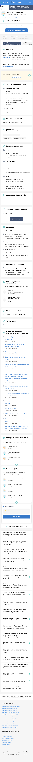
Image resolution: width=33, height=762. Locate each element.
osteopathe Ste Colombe (6, 742)
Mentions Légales (6, 751)
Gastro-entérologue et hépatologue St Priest (10, 725)
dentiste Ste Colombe (6, 734)
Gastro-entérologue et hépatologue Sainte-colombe (19, 14)
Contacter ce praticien (11, 18)
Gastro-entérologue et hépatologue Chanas (10, 718)
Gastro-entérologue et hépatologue (18, 36)
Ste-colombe (14, 38)
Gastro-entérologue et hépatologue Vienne (9, 708)
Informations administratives (17, 526)
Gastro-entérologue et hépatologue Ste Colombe (11, 706)
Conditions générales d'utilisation (16, 751)
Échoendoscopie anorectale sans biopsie (17, 413)
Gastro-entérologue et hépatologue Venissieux (10, 714)
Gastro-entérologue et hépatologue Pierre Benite (11, 723)
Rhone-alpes (6, 38)
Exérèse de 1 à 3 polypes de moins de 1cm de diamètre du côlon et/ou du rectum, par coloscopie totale (17, 367)
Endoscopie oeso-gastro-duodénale (15, 352)
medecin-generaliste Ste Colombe (8, 738)
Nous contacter (22, 752)
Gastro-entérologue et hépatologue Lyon (9, 727)
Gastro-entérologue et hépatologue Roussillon (10, 712)
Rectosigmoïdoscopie (11, 408)
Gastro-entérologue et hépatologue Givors (9, 710)
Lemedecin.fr (5, 36)
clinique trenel (7, 57)
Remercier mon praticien (16, 520)
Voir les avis (16, 77)
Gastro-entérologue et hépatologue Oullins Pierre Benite (12, 721)
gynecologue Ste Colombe (7, 736)
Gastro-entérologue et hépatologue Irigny (9, 716)
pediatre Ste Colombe (6, 744)
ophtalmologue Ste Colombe (7, 740)
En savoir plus (16, 8)
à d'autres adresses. (8, 66)
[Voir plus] (16, 465)
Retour (5, 2)
